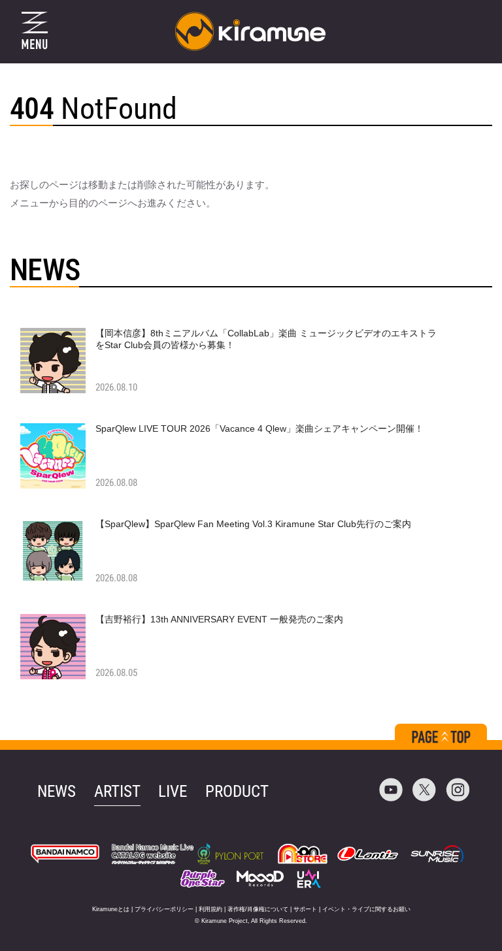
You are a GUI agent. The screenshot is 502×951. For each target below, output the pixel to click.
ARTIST (117, 791)
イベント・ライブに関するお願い (366, 909)
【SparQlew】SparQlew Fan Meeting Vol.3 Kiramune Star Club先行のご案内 (253, 524)
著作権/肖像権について (257, 909)
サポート (305, 909)
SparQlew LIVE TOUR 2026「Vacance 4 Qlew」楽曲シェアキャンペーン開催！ (259, 428)
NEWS (56, 791)
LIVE (172, 791)
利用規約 (210, 909)
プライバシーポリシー (164, 909)
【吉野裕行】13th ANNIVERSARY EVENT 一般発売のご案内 (219, 619)
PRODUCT (237, 791)
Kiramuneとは (110, 909)
